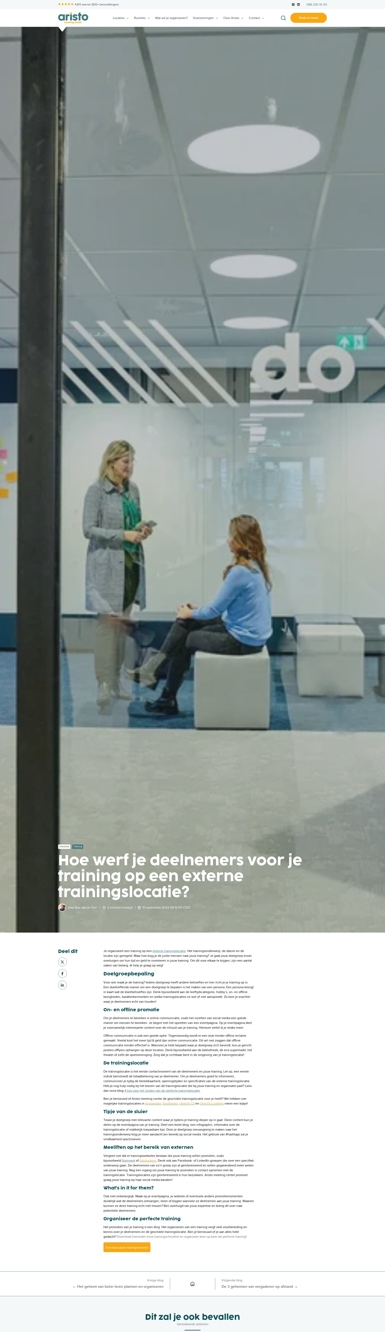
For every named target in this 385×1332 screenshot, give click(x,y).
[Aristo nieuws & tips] (192, 1284)
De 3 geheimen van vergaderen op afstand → (260, 1286)
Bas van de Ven (86, 907)
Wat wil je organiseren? (171, 18)
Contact (254, 18)
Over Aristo (231, 18)
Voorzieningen (203, 18)
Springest (128, 1160)
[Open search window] (283, 18)
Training (77, 846)
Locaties (119, 18)
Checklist (64, 846)
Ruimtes (140, 18)
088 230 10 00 (316, 4)
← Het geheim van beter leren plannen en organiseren (117, 1286)
